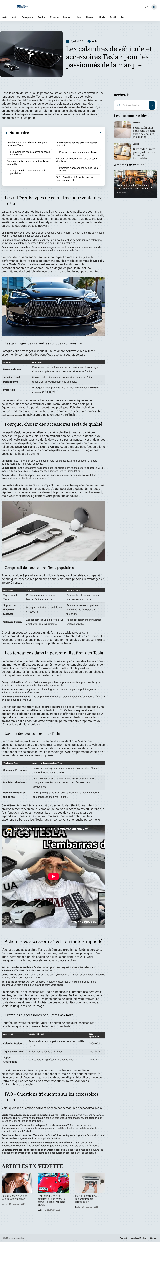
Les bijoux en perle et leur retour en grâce (14, 1197)
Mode (4, 1203)
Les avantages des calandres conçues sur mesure (30, 153)
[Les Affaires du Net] (22, 7)
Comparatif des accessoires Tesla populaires (28, 172)
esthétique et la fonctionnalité (30, 114)
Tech (77, 1206)
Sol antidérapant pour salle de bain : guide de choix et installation (144, 132)
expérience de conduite (12, 414)
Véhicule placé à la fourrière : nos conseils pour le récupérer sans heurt (51, 1200)
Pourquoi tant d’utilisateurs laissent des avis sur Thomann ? (134, 187)
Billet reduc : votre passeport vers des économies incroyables (144, 153)
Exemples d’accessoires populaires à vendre (78, 169)
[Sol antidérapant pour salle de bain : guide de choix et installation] (122, 129)
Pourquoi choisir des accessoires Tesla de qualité (28, 163)
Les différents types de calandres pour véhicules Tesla (27, 144)
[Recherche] (146, 7)
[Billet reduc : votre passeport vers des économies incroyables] (122, 151)
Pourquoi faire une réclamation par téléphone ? (86, 1199)
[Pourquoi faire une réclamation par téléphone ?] (90, 1183)
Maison (136, 122)
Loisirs (136, 143)
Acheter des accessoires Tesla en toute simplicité (77, 160)
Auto (95, 41)
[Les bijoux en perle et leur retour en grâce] (17, 1183)
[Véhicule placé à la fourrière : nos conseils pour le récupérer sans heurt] (53, 1183)
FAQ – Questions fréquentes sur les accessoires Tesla (74, 179)
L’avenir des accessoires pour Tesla (78, 152)
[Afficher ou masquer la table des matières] (65, 133)
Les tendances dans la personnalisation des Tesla (76, 144)
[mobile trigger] (5, 7)
